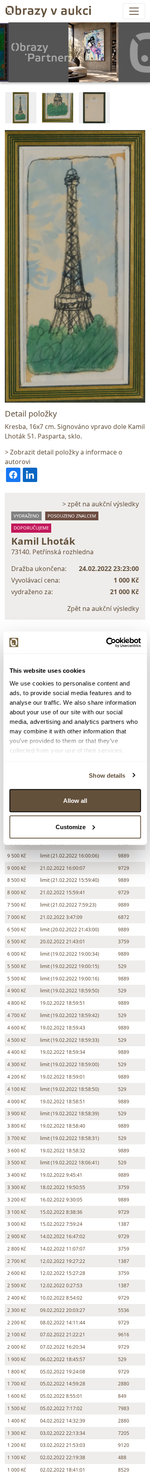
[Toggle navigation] (134, 11)
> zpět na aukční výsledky (100, 504)
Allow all (75, 800)
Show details (107, 775)
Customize (71, 826)
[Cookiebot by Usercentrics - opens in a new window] (107, 642)
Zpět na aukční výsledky (103, 608)
